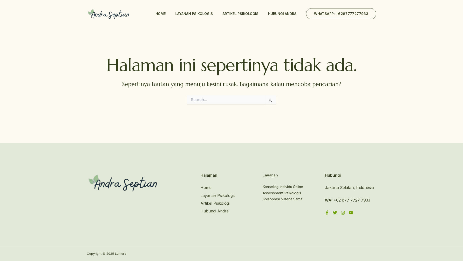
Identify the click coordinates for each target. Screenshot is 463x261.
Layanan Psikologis (194, 14)
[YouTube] (351, 212)
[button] (341, 13)
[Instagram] (343, 212)
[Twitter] (335, 212)
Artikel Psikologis (241, 14)
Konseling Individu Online (283, 186)
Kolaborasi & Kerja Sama (282, 199)
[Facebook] (327, 212)
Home (161, 14)
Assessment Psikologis (282, 193)
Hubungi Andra (282, 14)
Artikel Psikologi (215, 203)
